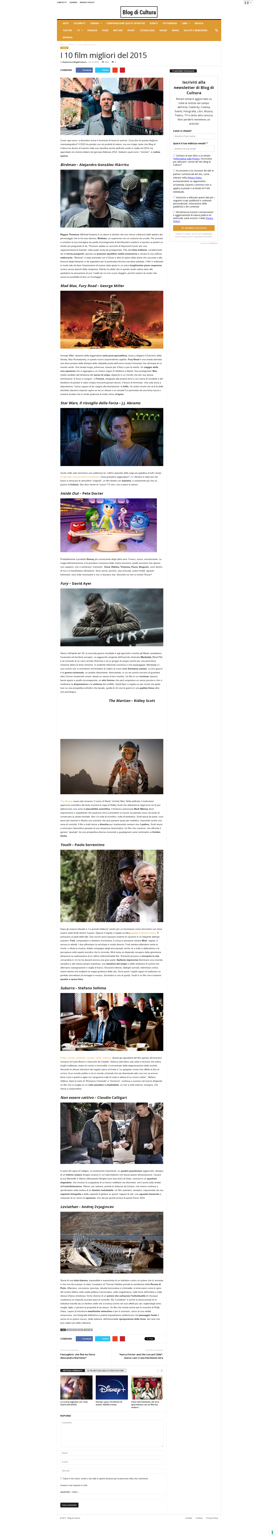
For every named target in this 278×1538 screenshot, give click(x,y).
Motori (118, 30)
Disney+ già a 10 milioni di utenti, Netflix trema (109, 1403)
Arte (66, 23)
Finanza (92, 30)
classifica (71, 1330)
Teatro (67, 30)
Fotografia (170, 23)
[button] (216, 30)
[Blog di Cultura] (139, 12)
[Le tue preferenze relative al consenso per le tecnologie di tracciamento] (272, 1532)
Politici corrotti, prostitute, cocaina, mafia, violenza (85, 1058)
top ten (88, 1330)
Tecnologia (147, 30)
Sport (131, 30)
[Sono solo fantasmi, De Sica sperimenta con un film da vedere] (147, 1387)
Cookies (73, 2)
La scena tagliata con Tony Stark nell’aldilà (74, 1403)
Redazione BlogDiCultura (75, 62)
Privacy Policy (87, 2)
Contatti (62, 2)
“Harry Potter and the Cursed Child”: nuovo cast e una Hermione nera (141, 1356)
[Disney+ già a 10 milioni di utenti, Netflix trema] (112, 1387)
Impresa (68, 37)
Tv (78, 30)
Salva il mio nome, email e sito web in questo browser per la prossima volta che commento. (105, 1478)
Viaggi (163, 30)
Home (62, 44)
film (80, 1330)
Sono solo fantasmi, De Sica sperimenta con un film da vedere (145, 1404)
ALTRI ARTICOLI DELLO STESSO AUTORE (105, 1370)
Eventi (154, 23)
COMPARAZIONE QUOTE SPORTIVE (125, 23)
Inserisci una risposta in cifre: (74, 1485)
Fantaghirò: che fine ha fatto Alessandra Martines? (77, 1356)
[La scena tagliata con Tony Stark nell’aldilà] (76, 1387)
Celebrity (79, 23)
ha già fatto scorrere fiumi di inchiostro (79, 477)
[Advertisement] (84, 718)
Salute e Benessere (195, 30)
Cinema (94, 23)
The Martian (66, 801)
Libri (184, 23)
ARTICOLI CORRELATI (72, 1370)
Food (105, 30)
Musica (199, 23)
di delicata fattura (143, 933)
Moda (175, 30)
